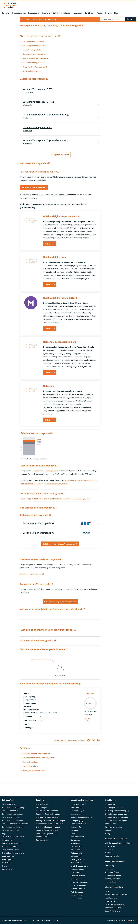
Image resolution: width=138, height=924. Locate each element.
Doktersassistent (77, 837)
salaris (36, 471)
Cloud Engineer (77, 898)
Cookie (36, 920)
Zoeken (129, 19)
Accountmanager (77, 811)
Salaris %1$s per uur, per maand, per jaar (75, 499)
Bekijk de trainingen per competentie (60, 602)
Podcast (100, 13)
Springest (109, 833)
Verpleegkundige (77, 869)
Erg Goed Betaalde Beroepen (47, 817)
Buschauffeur (76, 856)
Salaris (55, 13)
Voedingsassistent (78, 859)
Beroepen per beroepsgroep (13, 807)
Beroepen (5, 13)
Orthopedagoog (77, 820)
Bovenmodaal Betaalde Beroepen (49, 824)
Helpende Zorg (76, 827)
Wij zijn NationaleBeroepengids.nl (118, 843)
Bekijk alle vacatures (60, 154)
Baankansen (66, 13)
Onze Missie (110, 846)
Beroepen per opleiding (11, 817)
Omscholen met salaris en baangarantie (39, 757)
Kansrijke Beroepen (44, 837)
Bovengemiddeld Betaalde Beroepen (50, 820)
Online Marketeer (78, 876)
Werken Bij (109, 865)
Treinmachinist (76, 853)
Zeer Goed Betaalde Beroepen (48, 814)
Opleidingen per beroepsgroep (117, 811)
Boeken (108, 830)
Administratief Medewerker (81, 817)
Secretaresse (76, 872)
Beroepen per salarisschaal (12, 814)
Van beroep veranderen (11, 843)
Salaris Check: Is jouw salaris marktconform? (13, 854)
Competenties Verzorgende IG (35, 67)
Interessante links (112, 856)
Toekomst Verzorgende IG (33, 62)
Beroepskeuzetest (19, 13)
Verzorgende (51, 471)
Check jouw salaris (30, 766)
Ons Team (109, 849)
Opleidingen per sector (114, 807)
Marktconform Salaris (10, 850)
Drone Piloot (75, 850)
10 (41, 720)
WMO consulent (77, 807)
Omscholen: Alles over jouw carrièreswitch (13, 838)
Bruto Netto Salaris (9, 846)
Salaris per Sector (112, 901)
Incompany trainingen (113, 827)
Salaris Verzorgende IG (32, 50)
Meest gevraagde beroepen (34, 770)
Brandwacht (75, 843)
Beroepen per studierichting (13, 827)
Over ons (108, 13)
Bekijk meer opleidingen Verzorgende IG (60, 544)
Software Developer (78, 885)
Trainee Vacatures (112, 882)
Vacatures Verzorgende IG (33, 41)
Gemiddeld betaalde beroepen (48, 827)
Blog (116, 13)
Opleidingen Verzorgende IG (34, 45)
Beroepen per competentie (12, 820)
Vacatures (78, 13)
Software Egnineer (78, 889)
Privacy (57, 920)
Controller (75, 833)
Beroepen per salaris (113, 907)
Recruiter (74, 830)
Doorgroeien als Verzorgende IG (35, 58)
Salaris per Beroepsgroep (115, 904)
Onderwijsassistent (78, 804)
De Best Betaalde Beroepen (47, 811)
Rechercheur (76, 863)
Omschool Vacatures (113, 872)
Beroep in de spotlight (10, 830)
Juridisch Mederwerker (80, 866)
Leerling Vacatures (112, 878)
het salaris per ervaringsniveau (55, 483)
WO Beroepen (41, 807)
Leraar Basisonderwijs (79, 882)
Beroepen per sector (10, 811)
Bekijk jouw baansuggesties (33, 187)
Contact (108, 853)
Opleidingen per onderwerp (116, 814)
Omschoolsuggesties (31, 71)
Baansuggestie (34, 13)
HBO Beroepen (42, 804)
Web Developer (77, 892)
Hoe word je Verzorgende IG (34, 54)
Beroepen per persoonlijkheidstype (16, 824)
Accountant (75, 814)
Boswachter (75, 840)
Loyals (128, 920)
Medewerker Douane (79, 824)
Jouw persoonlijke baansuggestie (36, 753)
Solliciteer (49, 244)
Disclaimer (46, 920)
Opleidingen (89, 13)
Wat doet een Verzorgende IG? (32, 574)
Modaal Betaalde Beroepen (47, 830)
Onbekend (44, 716)
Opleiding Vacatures (113, 875)
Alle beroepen (7, 869)
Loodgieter (75, 879)
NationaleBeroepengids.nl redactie (69, 740)
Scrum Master (76, 846)
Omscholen (46, 13)
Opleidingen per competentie (116, 817)
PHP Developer (77, 895)
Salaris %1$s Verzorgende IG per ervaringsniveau (40, 499)
